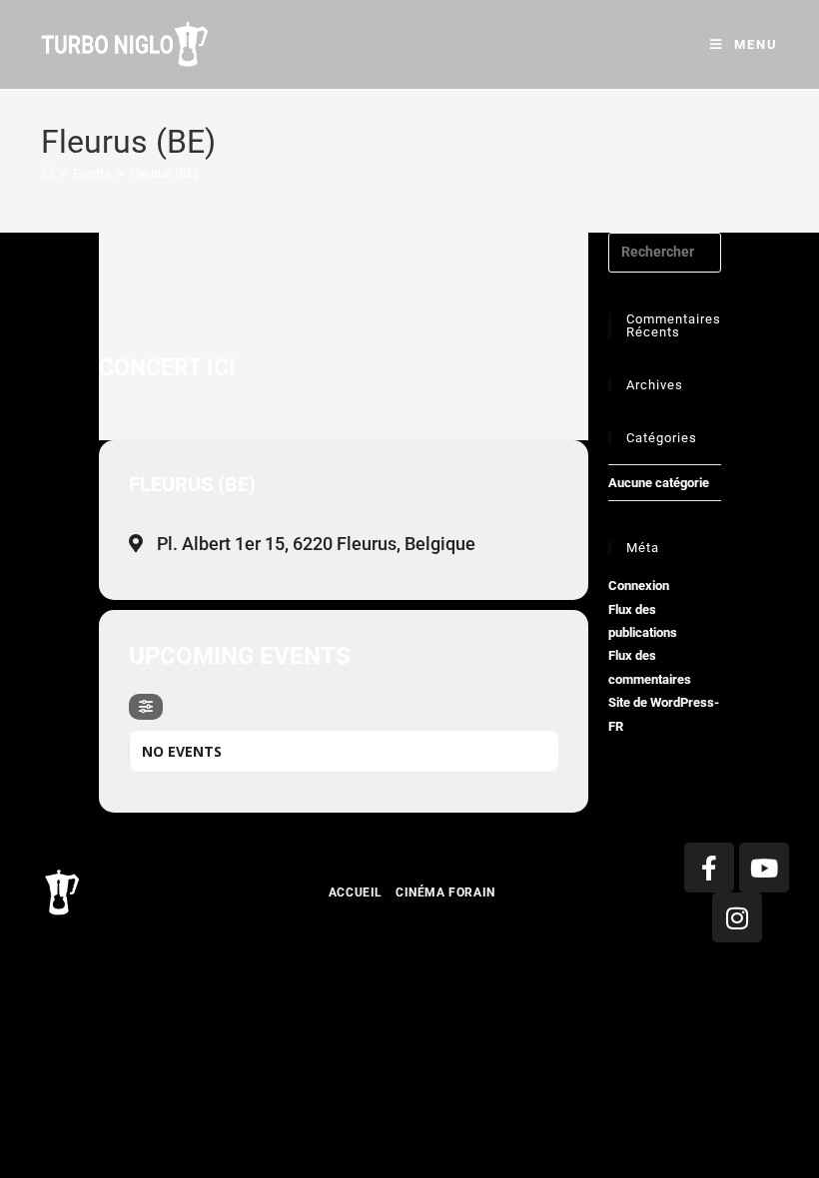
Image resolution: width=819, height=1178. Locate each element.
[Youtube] (764, 867)
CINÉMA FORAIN (445, 892)
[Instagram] (737, 917)
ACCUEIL (356, 892)
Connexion (638, 585)
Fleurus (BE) (164, 173)
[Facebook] (709, 867)
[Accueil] (47, 173)
